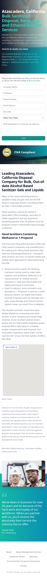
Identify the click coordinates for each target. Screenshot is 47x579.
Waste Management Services (28, 552)
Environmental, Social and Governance (23, 561)
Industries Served (17, 556)
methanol (24, 253)
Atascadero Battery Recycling (13, 448)
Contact (23, 565)
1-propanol (37, 253)
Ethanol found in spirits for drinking (22, 269)
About (8, 552)
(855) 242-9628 (34, 81)
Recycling (33, 556)
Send (23, 138)
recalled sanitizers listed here (20, 310)
